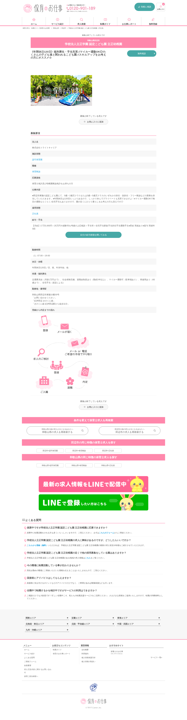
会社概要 (85, 650)
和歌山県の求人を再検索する (57, 432)
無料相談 (142, 53)
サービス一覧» (156, 657)
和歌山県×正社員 (108, 465)
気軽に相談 (146, 7)
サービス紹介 (29, 654)
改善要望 (27, 665)
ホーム (26, 650)
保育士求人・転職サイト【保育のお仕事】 (36, 28)
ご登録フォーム (30, 662)
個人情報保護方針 (89, 658)
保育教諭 (36, 171)
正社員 (35, 213)
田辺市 (64, 28)
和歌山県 (56, 28)
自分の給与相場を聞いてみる (93, 235)
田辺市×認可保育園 (50, 451)
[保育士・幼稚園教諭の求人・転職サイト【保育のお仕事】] (43, 8)
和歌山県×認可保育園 (50, 465)
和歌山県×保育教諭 (79, 465)
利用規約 (85, 654)
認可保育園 (37, 159)
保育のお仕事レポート (61, 654)
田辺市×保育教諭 (79, 451)
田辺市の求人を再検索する (130, 432)
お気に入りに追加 (95, 122)
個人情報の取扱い (89, 662)
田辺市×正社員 (108, 451)
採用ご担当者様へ (31, 676)
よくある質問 (29, 658)
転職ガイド (57, 650)
